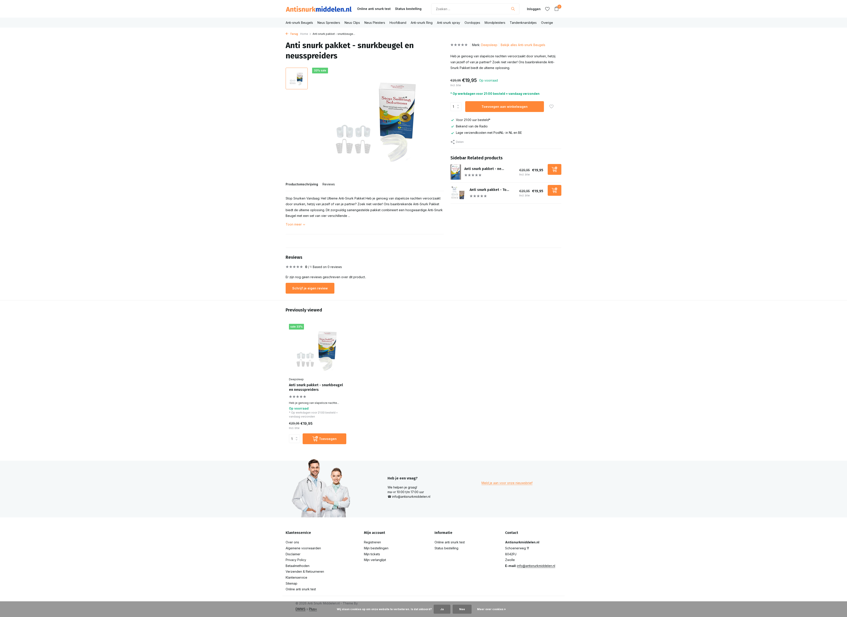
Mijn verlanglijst (375, 560)
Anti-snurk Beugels (299, 22)
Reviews (328, 184)
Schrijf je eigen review (310, 288)
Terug (293, 33)
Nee (462, 609)
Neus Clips (352, 22)
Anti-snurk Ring (422, 22)
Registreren (372, 542)
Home (304, 33)
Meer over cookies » (491, 609)
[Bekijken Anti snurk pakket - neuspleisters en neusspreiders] (455, 172)
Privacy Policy (296, 560)
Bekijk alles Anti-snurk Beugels (523, 45)
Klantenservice (296, 577)
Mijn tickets (372, 554)
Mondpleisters (495, 22)
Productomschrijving (302, 184)
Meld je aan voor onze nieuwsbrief (507, 483)
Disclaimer (293, 554)
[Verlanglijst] (547, 8)
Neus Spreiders (328, 22)
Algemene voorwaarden (303, 548)
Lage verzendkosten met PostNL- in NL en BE (489, 132)
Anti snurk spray (448, 22)
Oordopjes (472, 22)
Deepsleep (489, 45)
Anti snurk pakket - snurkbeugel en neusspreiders (316, 387)
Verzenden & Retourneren (305, 571)
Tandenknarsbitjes (523, 22)
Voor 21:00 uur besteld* (473, 120)
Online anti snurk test (374, 9)
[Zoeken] (513, 9)
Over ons (292, 542)
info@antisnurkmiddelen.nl (536, 566)
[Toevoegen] (554, 169)
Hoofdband (398, 22)
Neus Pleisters (374, 22)
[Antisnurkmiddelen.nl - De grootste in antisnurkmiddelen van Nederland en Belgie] (319, 9)
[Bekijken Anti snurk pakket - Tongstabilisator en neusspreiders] (458, 193)
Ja (442, 609)
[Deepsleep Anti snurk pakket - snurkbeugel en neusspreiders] (317, 349)
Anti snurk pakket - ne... (484, 168)
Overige (547, 22)
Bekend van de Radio (472, 126)
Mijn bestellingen (376, 548)
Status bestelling (408, 9)
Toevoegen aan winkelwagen (505, 106)
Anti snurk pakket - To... (489, 189)
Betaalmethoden (297, 566)
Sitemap (291, 583)
